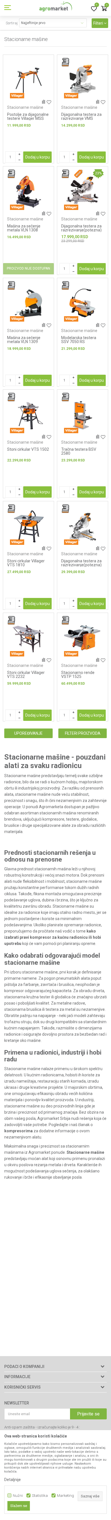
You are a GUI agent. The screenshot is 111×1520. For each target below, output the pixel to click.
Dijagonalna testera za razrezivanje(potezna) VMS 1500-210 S (81, 230)
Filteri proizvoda (82, 733)
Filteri (98, 23)
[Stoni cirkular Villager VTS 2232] (28, 638)
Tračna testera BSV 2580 (78, 451)
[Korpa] (104, 9)
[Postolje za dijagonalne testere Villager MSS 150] (28, 80)
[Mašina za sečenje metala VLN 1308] (28, 192)
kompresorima (18, 1131)
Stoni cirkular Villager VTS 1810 (26, 563)
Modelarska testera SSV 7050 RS (78, 340)
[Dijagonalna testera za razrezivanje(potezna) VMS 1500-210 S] (82, 192)
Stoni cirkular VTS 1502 (28, 449)
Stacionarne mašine (25, 107)
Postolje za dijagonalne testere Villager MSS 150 (28, 118)
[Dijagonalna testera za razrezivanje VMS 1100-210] (82, 80)
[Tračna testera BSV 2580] (82, 415)
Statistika (40, 1495)
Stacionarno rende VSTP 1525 (77, 674)
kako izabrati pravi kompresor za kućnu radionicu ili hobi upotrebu (52, 937)
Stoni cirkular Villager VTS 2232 (26, 674)
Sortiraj (12, 23)
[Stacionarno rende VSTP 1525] (82, 638)
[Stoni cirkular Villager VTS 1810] (28, 526)
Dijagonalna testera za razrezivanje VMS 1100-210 (81, 118)
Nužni (18, 1495)
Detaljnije (12, 1479)
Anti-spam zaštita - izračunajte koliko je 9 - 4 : (42, 1427)
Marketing (65, 1495)
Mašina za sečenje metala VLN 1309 (23, 340)
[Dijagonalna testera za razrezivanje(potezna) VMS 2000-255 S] (82, 526)
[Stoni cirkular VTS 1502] (28, 415)
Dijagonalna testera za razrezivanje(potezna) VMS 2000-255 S (81, 565)
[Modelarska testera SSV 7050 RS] (82, 303)
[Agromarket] (55, 8)
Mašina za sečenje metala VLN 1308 (23, 228)
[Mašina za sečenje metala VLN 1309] (28, 303)
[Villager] (17, 95)
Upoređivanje (28, 733)
